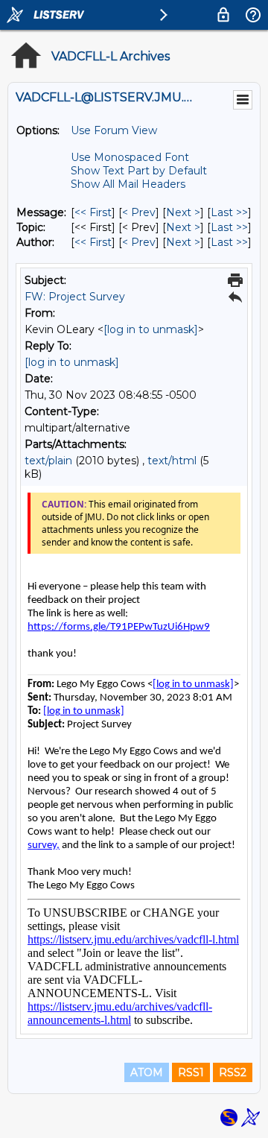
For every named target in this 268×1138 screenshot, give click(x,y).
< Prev (139, 212)
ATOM (146, 1072)
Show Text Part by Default (139, 170)
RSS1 (191, 1072)
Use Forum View (114, 130)
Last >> (229, 212)
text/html (172, 460)
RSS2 (232, 1072)
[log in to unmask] (150, 329)
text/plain (48, 460)
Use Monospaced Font (130, 157)
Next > (183, 212)
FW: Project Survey (75, 296)
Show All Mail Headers (128, 184)
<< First (93, 212)
